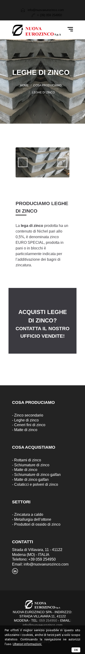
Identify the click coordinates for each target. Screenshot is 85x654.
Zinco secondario (28, 415)
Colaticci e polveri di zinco (36, 484)
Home (24, 85)
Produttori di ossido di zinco (37, 524)
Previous (22, 162)
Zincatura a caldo (28, 514)
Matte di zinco (25, 430)
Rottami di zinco (27, 460)
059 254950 (48, 620)
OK (76, 650)
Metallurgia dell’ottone (32, 519)
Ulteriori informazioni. (27, 644)
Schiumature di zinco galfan (37, 475)
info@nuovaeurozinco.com (46, 564)
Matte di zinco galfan (31, 480)
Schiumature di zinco (31, 465)
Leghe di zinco (26, 420)
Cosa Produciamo (47, 85)
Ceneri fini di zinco (29, 425)
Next (62, 162)
